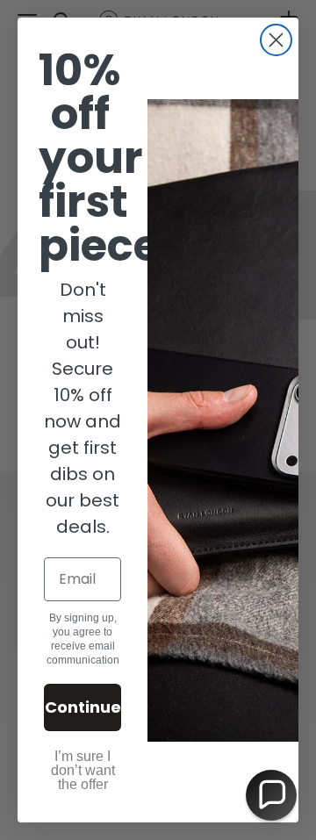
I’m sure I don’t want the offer (83, 770)
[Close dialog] (276, 40)
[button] (271, 795)
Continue (83, 707)
